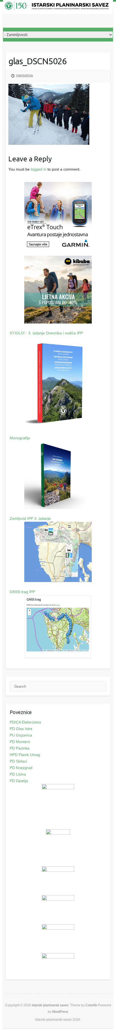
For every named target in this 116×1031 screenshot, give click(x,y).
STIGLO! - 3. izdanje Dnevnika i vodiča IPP (46, 333)
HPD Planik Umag (25, 755)
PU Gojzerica (21, 735)
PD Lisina (18, 774)
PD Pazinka (19, 748)
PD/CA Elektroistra (25, 722)
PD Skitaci (18, 761)
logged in (38, 169)
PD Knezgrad (21, 768)
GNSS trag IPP (22, 592)
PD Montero (20, 741)
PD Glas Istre (21, 728)
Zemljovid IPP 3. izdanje (30, 518)
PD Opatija (19, 781)
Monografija (20, 438)
